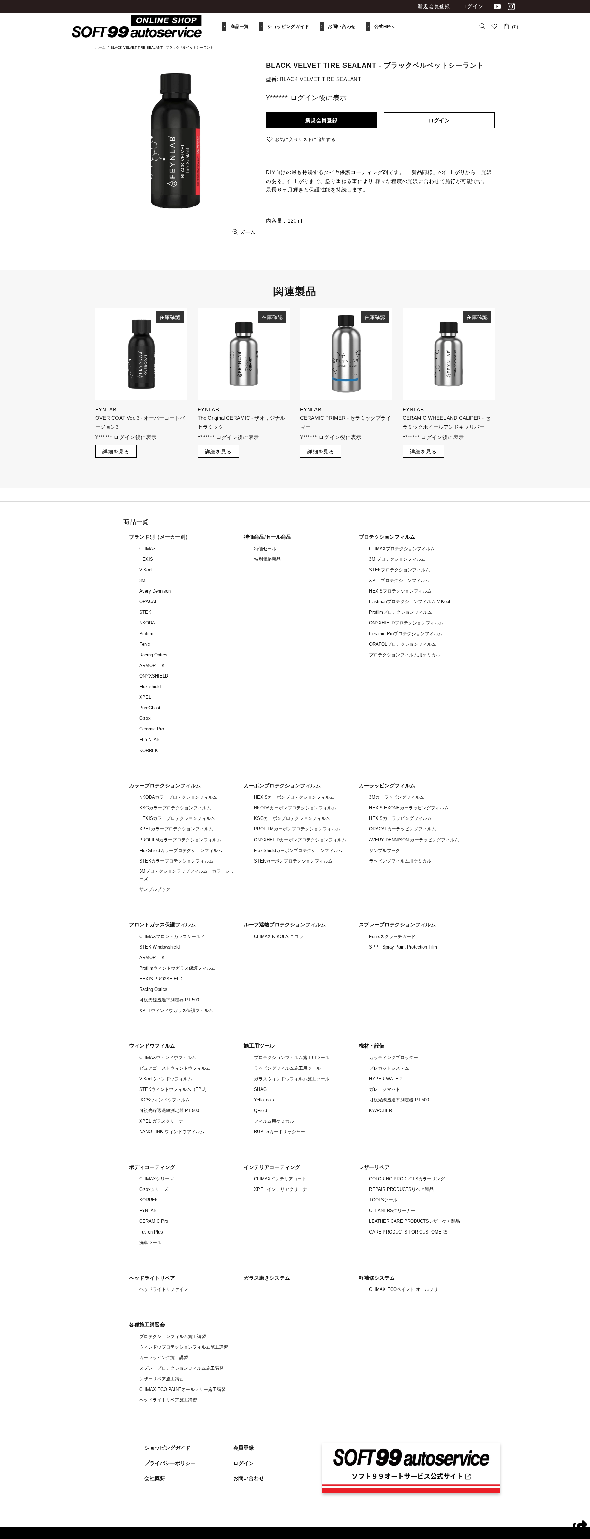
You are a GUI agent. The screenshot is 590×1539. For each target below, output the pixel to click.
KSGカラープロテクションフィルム (175, 807)
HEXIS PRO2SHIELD (160, 978)
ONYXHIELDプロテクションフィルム (406, 622)
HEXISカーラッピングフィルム (400, 818)
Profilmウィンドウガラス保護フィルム (177, 968)
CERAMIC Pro (153, 1221)
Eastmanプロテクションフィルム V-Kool (409, 601)
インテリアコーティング (272, 1167)
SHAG (260, 1089)
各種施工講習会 (147, 1324)
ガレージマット (384, 1089)
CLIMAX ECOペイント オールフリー (405, 1289)
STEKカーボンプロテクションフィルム (293, 861)
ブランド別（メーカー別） (160, 537)
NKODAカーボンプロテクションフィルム (295, 807)
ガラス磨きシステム (267, 1278)
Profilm (146, 633)
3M (142, 580)
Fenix (144, 644)
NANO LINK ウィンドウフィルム (172, 1131)
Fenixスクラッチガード (392, 936)
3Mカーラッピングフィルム (396, 797)
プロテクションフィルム (387, 537)
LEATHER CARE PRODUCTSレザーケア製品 (414, 1221)
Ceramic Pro (151, 728)
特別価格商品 (267, 559)
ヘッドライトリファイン (163, 1289)
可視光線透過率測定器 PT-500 (169, 999)
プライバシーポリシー (170, 1463)
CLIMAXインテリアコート (280, 1178)
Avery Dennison (155, 591)
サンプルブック (154, 889)
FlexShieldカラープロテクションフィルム (180, 850)
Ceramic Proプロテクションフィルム (405, 633)
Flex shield (150, 686)
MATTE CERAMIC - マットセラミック (139, 418)
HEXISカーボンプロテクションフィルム (294, 797)
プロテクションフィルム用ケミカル (404, 654)
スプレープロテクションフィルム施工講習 (181, 1368)
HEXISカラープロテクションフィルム (177, 818)
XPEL (145, 697)
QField (260, 1110)
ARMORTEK (152, 665)
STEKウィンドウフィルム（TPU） (174, 1089)
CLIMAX (147, 548)
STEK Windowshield (159, 947)
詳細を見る (115, 442)
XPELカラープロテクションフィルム (176, 828)
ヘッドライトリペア (152, 1278)
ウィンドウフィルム (152, 1046)
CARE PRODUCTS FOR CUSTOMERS (408, 1232)
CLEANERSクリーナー (392, 1210)
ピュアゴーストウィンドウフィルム (174, 1068)
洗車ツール (150, 1242)
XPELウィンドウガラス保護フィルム (176, 1010)
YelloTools (264, 1099)
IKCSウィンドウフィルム (164, 1099)
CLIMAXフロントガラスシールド (172, 936)
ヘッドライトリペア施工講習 (168, 1399)
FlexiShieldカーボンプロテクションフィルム (298, 850)
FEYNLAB (149, 739)
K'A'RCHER (380, 1110)
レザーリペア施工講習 (161, 1378)
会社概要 (154, 1478)
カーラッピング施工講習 (163, 1357)
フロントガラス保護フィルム (162, 924)
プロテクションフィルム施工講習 (172, 1336)
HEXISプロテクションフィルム (400, 591)
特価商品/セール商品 (267, 537)
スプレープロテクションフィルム (397, 924)
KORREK (148, 750)
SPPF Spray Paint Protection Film (403, 947)
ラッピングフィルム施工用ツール (287, 1068)
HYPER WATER (385, 1078)
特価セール (265, 548)
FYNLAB (148, 1210)
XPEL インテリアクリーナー (282, 1189)
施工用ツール (259, 1046)
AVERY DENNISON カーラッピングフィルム (414, 839)
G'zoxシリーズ (153, 1189)
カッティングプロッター (393, 1057)
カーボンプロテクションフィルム (282, 785)
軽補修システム (377, 1278)
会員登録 (243, 1448)
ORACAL (148, 601)
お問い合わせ (248, 1478)
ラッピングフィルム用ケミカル (400, 861)
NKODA (147, 622)
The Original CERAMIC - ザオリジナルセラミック (446, 422)
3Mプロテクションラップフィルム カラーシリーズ (186, 875)
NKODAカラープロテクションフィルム (178, 797)
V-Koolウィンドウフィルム (165, 1078)
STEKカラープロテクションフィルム (176, 861)
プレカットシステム (389, 1068)
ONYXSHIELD (153, 676)
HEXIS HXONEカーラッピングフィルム (409, 807)
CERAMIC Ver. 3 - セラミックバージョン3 (242, 422)
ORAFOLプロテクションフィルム (402, 644)
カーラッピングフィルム (387, 785)
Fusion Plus (151, 1232)
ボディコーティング (152, 1167)
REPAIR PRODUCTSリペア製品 (401, 1189)
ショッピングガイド (167, 1448)
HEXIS (146, 559)
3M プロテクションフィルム (397, 559)
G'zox (145, 718)
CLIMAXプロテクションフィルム (402, 548)
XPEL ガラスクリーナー (163, 1121)
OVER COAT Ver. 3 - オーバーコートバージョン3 (345, 422)
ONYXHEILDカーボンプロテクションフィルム (300, 839)
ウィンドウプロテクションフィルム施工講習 (183, 1347)
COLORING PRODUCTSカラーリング (407, 1178)
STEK (145, 612)
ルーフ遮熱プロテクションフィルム (285, 924)
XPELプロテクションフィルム (399, 580)
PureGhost (149, 707)
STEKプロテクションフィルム (399, 569)
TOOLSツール (383, 1199)
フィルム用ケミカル (274, 1121)
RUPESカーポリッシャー (279, 1131)
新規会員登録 (434, 6)
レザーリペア (374, 1167)
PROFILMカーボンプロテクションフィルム (297, 828)
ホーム (100, 47)
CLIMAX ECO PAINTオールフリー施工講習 (182, 1389)
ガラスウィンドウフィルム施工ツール (291, 1078)
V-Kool (145, 569)
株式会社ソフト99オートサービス (137, 26)
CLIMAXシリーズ (156, 1178)
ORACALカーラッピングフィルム (402, 828)
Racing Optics (153, 654)
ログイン (472, 6)
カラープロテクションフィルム (165, 785)
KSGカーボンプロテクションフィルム (292, 818)
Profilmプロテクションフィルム (400, 612)
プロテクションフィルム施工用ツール (291, 1057)
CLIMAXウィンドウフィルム (167, 1057)
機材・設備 (371, 1046)
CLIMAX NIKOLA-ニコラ (278, 936)
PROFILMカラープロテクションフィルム (180, 839)
